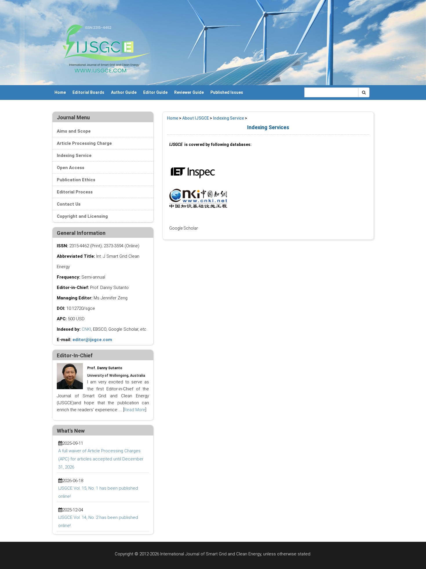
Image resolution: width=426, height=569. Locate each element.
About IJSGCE (195, 118)
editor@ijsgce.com (92, 339)
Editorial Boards (88, 92)
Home (60, 92)
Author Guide (123, 92)
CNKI (86, 329)
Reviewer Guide (189, 92)
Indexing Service (228, 118)
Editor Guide (155, 92)
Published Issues (226, 92)
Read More (134, 409)
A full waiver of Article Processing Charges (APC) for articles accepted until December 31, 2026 (100, 459)
